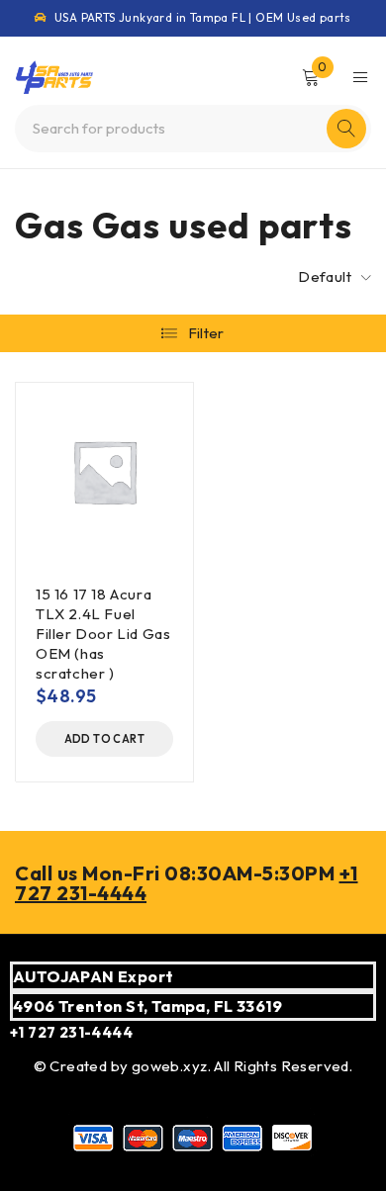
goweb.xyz (170, 1065)
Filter (206, 332)
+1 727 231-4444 (71, 1032)
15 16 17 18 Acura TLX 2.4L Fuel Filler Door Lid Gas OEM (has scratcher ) (103, 634)
